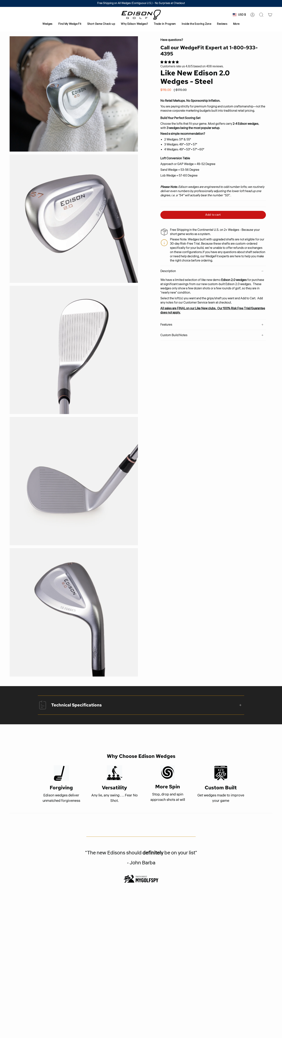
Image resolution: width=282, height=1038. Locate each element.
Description (168, 271)
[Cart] (270, 15)
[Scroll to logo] (141, 879)
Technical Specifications (76, 705)
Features (166, 325)
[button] (47, 24)
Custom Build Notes (173, 335)
